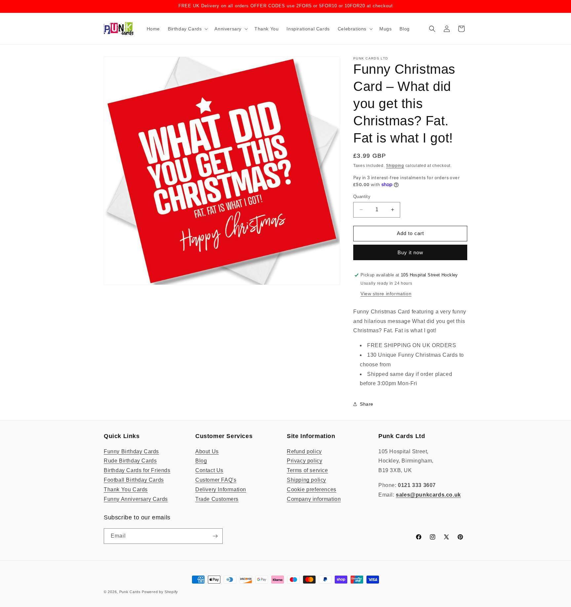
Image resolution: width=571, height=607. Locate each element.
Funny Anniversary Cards (136, 499)
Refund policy (304, 451)
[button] (187, 29)
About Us (207, 451)
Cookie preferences (311, 489)
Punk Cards (130, 592)
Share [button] (366, 404)
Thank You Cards (126, 489)
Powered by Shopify (160, 592)
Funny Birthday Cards (131, 451)
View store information (386, 293)
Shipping (395, 165)
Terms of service (307, 470)
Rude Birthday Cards (130, 461)
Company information (314, 499)
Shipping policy (306, 480)
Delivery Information (220, 489)
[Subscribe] (215, 536)
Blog (201, 461)
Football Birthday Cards (134, 480)
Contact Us (209, 470)
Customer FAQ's (215, 480)
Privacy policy (304, 461)
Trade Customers (217, 499)
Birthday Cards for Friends (137, 470)
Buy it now (410, 252)
